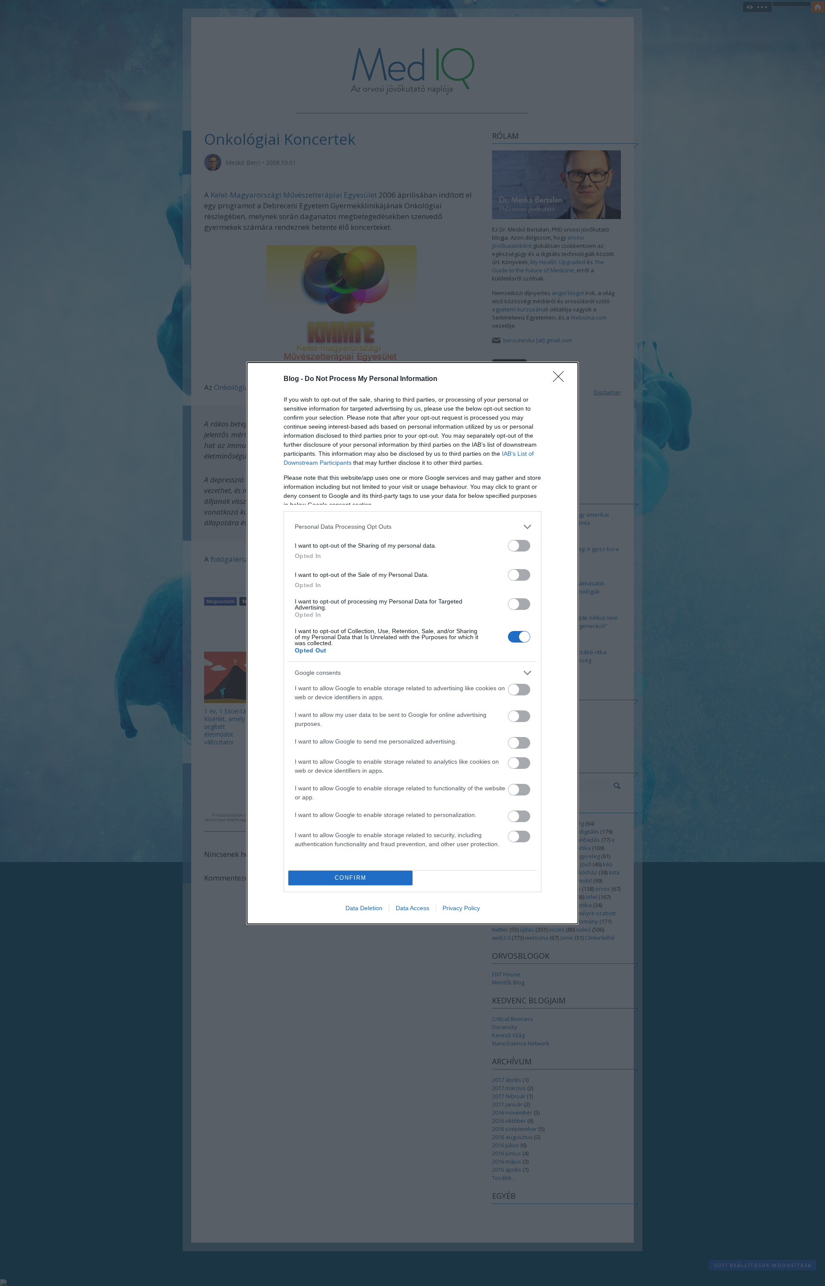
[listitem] (412, 526)
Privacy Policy (461, 908)
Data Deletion (363, 908)
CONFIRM (351, 878)
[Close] (561, 379)
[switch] (519, 546)
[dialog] (412, 643)
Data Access (412, 908)
